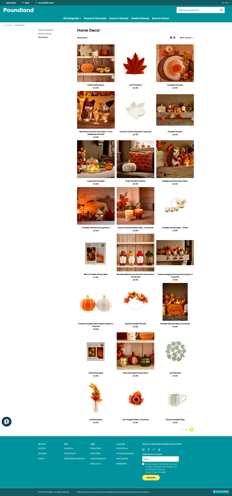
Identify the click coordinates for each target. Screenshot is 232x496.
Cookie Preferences (98, 458)
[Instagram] (143, 449)
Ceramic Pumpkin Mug (175, 419)
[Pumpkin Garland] (175, 110)
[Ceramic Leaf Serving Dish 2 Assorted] (135, 110)
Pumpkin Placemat (175, 85)
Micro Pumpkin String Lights (96, 274)
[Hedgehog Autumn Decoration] (175, 159)
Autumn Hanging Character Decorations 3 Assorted (175, 275)
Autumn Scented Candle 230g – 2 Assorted (135, 228)
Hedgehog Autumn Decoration (175, 181)
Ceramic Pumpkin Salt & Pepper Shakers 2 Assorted (95, 325)
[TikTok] (159, 449)
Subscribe (151, 478)
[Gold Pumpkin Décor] (96, 63)
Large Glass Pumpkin (96, 181)
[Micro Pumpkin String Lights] (96, 252)
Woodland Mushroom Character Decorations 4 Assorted (135, 275)
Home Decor (43, 37)
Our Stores (42, 453)
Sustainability (121, 463)
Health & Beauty (140, 18)
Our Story (42, 448)
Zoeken (221, 10)
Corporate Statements (125, 453)
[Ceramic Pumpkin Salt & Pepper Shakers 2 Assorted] (96, 302)
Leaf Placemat (175, 373)
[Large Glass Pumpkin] (96, 159)
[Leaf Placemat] (175, 351)
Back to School (160, 18)
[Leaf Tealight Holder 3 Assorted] (135, 398)
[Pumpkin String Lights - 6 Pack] (175, 206)
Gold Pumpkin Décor (95, 85)
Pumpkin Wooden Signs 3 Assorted (175, 324)
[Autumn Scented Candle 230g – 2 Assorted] (135, 206)
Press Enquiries (122, 458)
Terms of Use (95, 463)
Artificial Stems (95, 419)
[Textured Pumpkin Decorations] (135, 351)
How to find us (122, 448)
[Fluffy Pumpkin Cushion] (135, 159)
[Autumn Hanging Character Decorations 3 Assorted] (175, 252)
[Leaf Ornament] (135, 63)
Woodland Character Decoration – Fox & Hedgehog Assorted (95, 133)
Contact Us (68, 448)
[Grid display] (171, 38)
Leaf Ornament (135, 85)
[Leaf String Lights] (96, 351)
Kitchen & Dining (44, 34)
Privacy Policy (95, 448)
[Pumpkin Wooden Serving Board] (96, 206)
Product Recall (70, 453)
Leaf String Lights (96, 373)
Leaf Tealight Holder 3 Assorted (135, 419)
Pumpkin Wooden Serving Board (95, 228)
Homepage (8, 25)
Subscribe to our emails (152, 454)
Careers (41, 458)
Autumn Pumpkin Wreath (135, 324)
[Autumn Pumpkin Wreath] (135, 302)
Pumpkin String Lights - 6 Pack (175, 228)
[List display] (174, 38)
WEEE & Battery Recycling (74, 458)
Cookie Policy (95, 453)
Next (191, 429)
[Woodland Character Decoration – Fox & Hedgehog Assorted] (96, 110)
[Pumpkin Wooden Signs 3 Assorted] (175, 302)
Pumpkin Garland (175, 132)
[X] (154, 449)
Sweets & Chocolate (95, 18)
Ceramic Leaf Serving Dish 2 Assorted (135, 132)
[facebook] (148, 450)
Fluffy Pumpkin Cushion (135, 181)
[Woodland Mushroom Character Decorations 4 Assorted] (135, 252)
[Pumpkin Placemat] (175, 63)
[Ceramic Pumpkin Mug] (175, 398)
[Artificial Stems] (96, 398)
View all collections (45, 30)
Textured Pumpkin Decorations (135, 373)
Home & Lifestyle (118, 18)
